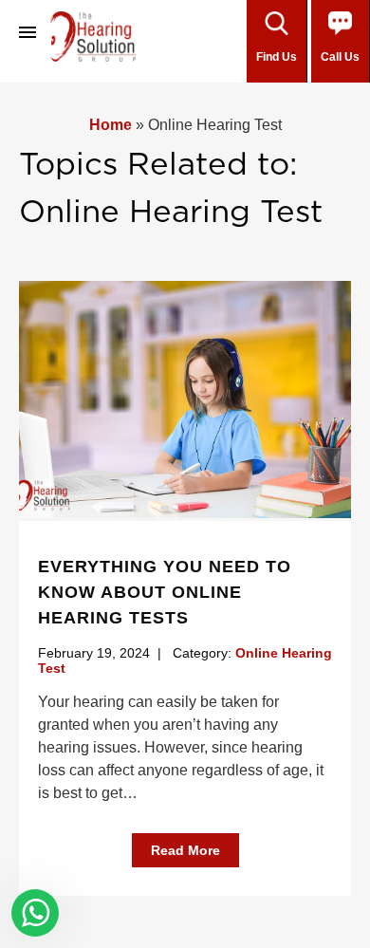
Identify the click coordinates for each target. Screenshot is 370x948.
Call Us (340, 57)
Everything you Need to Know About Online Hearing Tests (164, 592)
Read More (185, 850)
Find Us (276, 57)
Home (110, 125)
